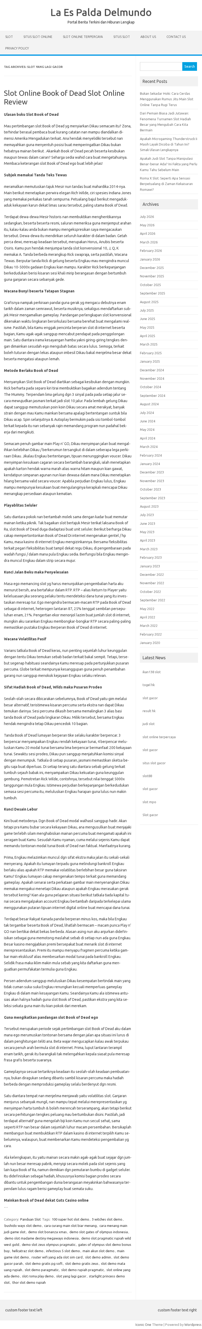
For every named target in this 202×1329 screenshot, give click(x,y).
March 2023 (149, 549)
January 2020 (150, 642)
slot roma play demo (38, 1276)
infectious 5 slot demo (63, 1251)
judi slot (149, 724)
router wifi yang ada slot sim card (57, 1257)
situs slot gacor (154, 763)
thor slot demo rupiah (29, 1282)
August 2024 (149, 404)
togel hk (149, 685)
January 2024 (150, 464)
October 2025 (150, 285)
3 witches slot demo (107, 1219)
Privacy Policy (17, 48)
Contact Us (176, 36)
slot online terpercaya (159, 737)
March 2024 (149, 446)
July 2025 (147, 310)
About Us (148, 36)
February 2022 (151, 634)
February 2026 (151, 250)
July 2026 (147, 216)
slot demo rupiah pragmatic (82, 1270)
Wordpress (192, 1324)
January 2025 (150, 361)
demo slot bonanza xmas (47, 1232)
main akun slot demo (98, 1251)
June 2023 (147, 523)
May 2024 (147, 429)
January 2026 (150, 259)
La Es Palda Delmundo (101, 12)
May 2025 (147, 327)
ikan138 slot (152, 672)
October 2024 (150, 387)
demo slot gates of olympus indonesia (98, 1232)
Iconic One (143, 1324)
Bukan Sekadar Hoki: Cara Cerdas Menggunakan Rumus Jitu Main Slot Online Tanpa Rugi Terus (166, 99)
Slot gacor (150, 815)
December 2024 (152, 370)
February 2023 (151, 557)
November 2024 (152, 378)
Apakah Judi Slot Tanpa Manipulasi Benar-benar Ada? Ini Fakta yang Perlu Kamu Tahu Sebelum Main (168, 164)
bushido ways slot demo (23, 1225)
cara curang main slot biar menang (70, 1225)
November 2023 (152, 481)
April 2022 (147, 617)
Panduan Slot (30, 1219)
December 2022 (152, 574)
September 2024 (152, 395)
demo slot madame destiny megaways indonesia (41, 1238)
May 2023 (147, 532)
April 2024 (147, 438)
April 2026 (147, 233)
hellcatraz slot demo (27, 1251)
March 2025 (149, 344)
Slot (9, 36)
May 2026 (147, 225)
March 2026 (149, 242)
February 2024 (151, 455)
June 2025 (147, 319)
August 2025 (149, 302)
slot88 (147, 776)
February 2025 (151, 353)
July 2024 (147, 412)
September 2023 (152, 498)
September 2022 (152, 600)
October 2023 (150, 489)
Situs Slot (121, 36)
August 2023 (149, 506)
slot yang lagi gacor (71, 1276)
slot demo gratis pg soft (44, 1263)
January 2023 (150, 566)
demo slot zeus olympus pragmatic (48, 1244)
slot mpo (149, 802)
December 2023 (152, 472)
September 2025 (152, 293)
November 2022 (152, 583)
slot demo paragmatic (42, 1270)
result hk (149, 711)
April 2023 (147, 540)
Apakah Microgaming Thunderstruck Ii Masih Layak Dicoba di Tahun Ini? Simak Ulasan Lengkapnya (168, 144)
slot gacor (150, 698)
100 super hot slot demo (70, 1219)
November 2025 (152, 276)
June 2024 (147, 421)
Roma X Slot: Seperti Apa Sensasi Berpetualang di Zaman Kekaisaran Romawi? (166, 183)
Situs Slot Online (37, 36)
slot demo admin (98, 1257)
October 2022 (150, 591)
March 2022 (149, 625)
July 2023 (147, 515)
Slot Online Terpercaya (83, 36)
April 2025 (147, 336)
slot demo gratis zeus (81, 1263)
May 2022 (147, 609)
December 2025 (152, 267)
